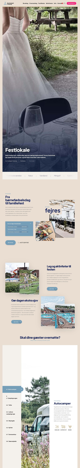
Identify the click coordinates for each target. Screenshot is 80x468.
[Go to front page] (9, 3)
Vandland (43, 175)
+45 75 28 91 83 (24, 242)
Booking (25, 3)
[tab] (11, 389)
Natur (30, 175)
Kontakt (60, 3)
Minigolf (57, 175)
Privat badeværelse (14, 175)
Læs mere (51, 288)
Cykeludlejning (73, 175)
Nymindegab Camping (11, 161)
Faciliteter (41, 3)
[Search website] (64, 3)
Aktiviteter (49, 3)
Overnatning (33, 3)
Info (55, 3)
